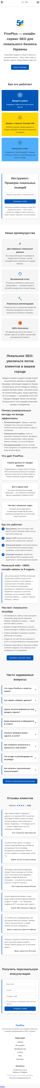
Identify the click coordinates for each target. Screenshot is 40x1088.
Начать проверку (20, 67)
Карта (2, 1086)
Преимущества (20, 1049)
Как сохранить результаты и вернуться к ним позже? (17, 746)
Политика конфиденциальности (20, 1078)
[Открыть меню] (38, 2)
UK (23, 2)
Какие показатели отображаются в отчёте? (19, 722)
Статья (20, 1052)
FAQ (20, 1056)
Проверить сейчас (20, 201)
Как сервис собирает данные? (18, 700)
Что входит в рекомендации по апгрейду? (18, 757)
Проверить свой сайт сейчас (20, 658)
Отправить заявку (20, 1008)
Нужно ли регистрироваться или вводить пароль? (19, 710)
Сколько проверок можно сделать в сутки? (16, 734)
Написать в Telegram (20, 1072)
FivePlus (20, 1025)
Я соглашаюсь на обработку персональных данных (21, 1002)
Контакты (20, 1059)
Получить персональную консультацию (20, 781)
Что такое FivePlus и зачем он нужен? (17, 689)
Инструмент (20, 1045)
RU (27, 2)
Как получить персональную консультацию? (17, 769)
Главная (20, 1042)
